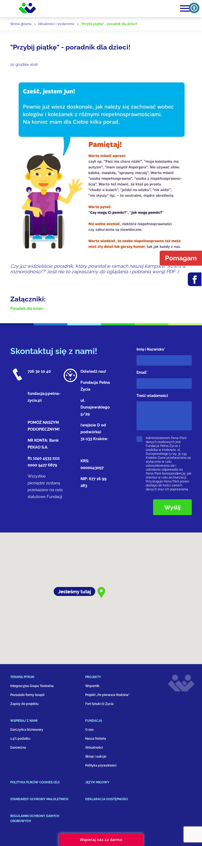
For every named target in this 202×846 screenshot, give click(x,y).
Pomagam (181, 258)
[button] (47, 679)
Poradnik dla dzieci (26, 308)
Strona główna (21, 24)
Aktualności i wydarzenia (56, 24)
